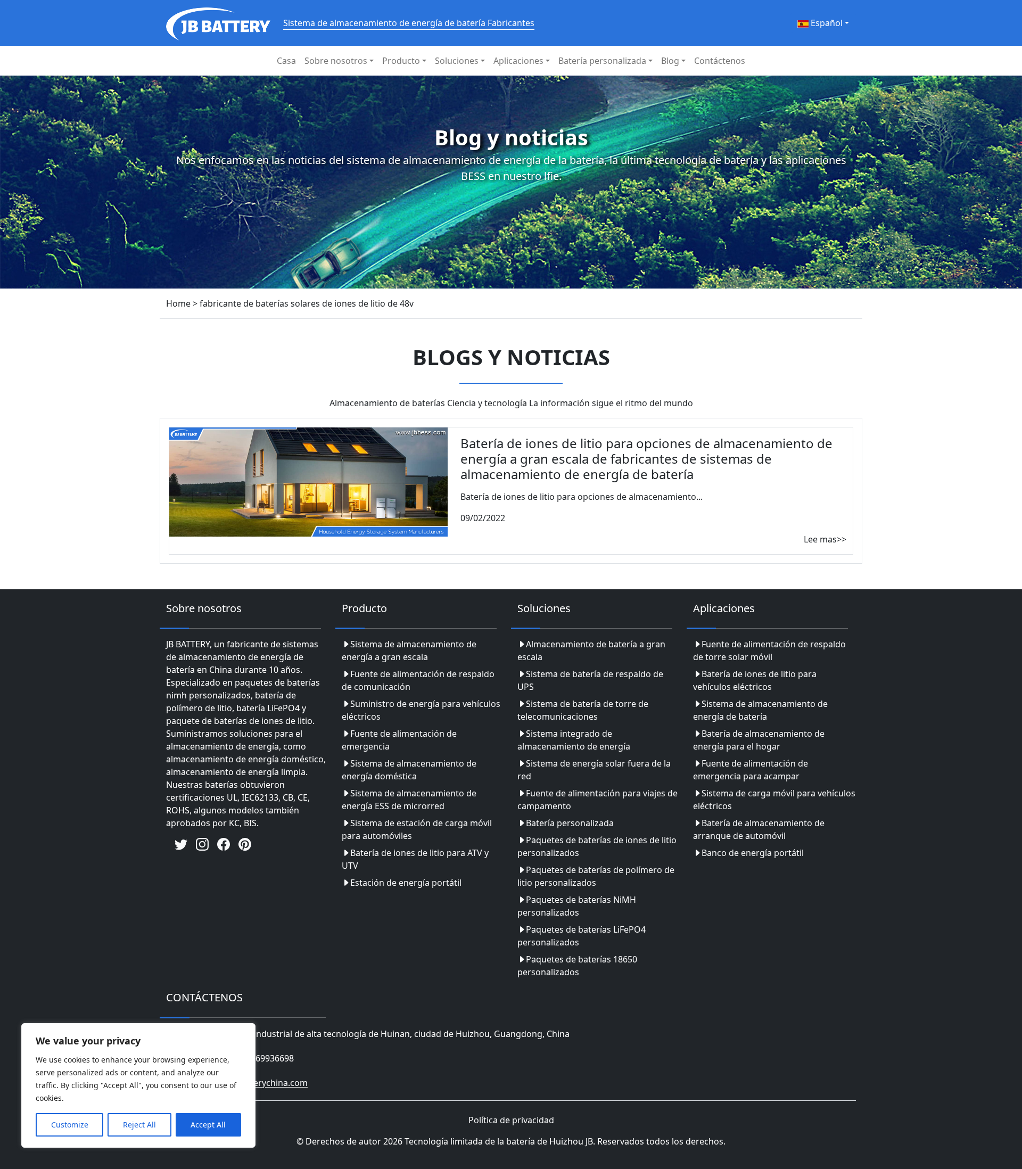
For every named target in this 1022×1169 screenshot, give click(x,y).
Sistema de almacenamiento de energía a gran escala (409, 650)
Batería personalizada (570, 823)
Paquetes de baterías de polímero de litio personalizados (595, 876)
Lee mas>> (825, 539)
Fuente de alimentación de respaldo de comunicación (418, 680)
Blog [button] (670, 61)
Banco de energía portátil (753, 853)
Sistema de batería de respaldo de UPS (590, 680)
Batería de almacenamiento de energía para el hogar (759, 740)
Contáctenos (719, 61)
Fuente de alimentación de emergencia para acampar (750, 770)
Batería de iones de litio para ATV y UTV (415, 859)
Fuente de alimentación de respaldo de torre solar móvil (769, 650)
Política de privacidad (511, 1120)
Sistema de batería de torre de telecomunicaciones (582, 710)
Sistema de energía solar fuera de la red (594, 770)
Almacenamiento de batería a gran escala (591, 650)
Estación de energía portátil (405, 882)
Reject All (139, 1124)
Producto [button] (401, 61)
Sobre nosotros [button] (335, 61)
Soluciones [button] (457, 61)
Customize (69, 1124)
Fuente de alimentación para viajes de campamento (597, 799)
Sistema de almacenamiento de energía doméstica (409, 770)
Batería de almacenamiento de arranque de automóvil (759, 829)
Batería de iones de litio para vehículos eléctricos (755, 680)
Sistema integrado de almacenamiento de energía (573, 740)
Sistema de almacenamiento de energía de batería (760, 710)
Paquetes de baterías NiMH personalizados (576, 906)
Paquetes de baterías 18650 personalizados (577, 965)
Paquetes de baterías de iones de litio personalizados (597, 846)
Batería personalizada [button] (602, 61)
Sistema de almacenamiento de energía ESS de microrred (409, 799)
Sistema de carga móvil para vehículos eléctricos (774, 799)
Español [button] (826, 23)
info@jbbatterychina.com (257, 1083)
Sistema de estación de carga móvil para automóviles (417, 829)
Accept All (208, 1124)
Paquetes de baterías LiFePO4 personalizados (581, 936)
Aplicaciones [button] (518, 61)
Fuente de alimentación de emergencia (399, 740)
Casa (286, 61)
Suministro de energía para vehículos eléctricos (421, 710)
